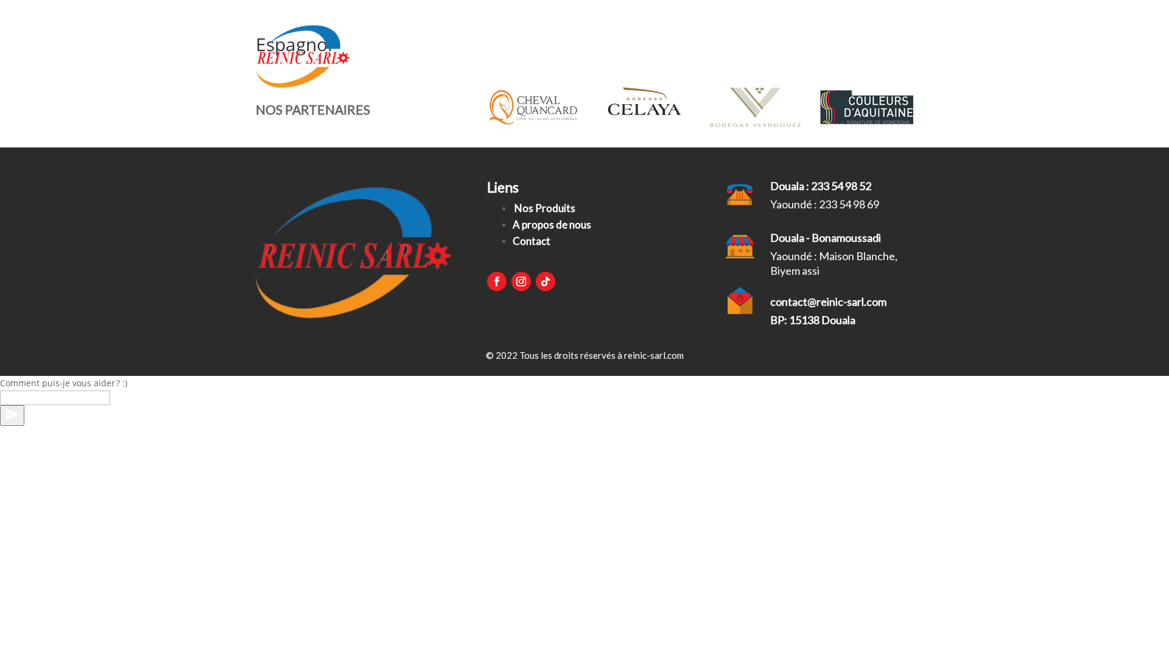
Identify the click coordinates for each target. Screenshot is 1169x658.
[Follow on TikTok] (545, 281)
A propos (784, 55)
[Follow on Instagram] (521, 281)
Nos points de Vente (688, 55)
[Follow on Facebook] (497, 281)
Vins (594, 55)
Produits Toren (524, 55)
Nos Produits (545, 208)
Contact (849, 55)
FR (895, 55)
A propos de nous (552, 224)
